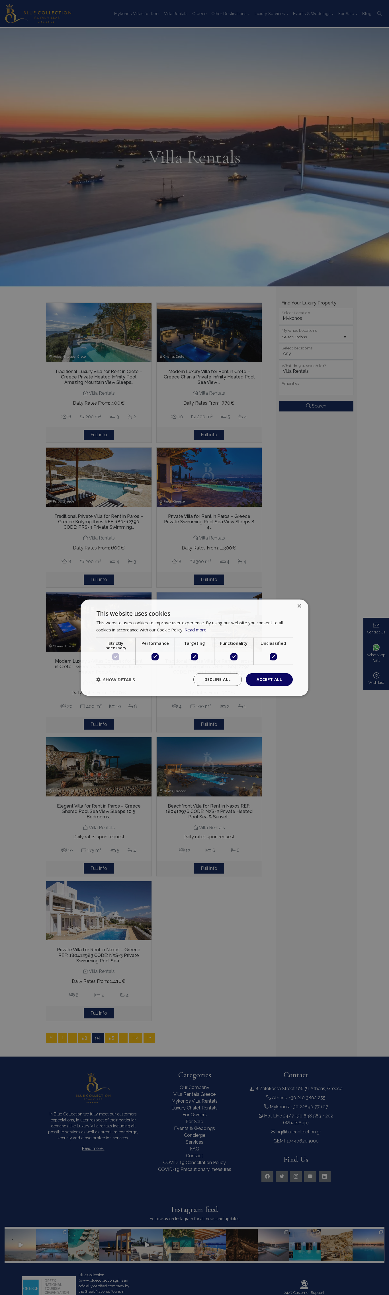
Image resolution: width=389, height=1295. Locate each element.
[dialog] (194, 647)
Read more (195, 629)
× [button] (299, 606)
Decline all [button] (217, 679)
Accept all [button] (269, 679)
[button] (115, 679)
